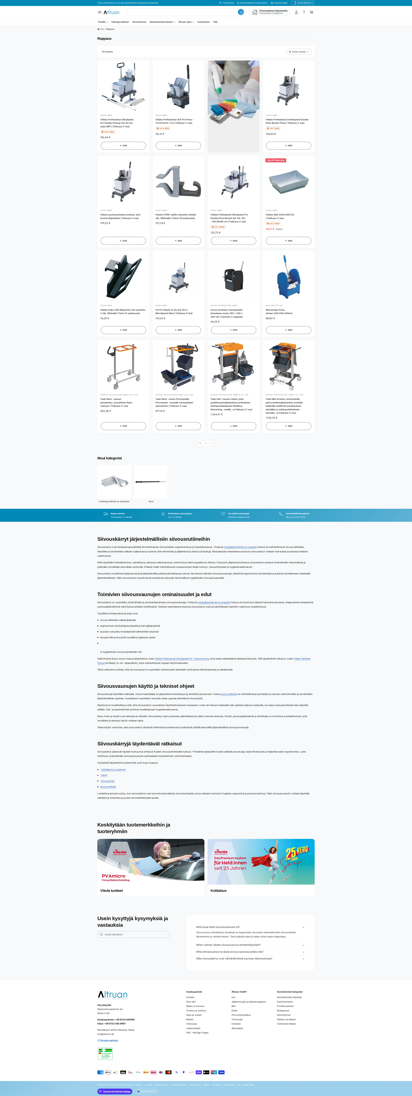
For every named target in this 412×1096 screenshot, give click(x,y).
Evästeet (236, 1023)
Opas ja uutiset (194, 1015)
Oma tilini (191, 1001)
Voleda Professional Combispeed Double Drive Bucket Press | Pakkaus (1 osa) (287, 121)
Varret (104, 775)
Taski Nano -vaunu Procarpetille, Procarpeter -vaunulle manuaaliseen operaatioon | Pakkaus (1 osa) (174, 402)
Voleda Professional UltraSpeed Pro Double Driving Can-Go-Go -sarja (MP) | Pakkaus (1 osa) (117, 123)
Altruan (107, 1085)
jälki (233, 1006)
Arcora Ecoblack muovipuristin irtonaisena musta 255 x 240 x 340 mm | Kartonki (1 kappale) (227, 313)
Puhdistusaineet (285, 1006)
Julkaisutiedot (193, 1028)
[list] (206, 515)
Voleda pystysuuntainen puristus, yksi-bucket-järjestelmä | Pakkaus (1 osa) (120, 216)
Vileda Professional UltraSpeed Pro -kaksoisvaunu (182, 658)
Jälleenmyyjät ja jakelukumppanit (249, 1001)
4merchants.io (126, 1085)
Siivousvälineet (108, 786)
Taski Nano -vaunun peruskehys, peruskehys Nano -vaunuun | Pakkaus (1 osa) (117, 402)
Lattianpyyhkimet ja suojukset (114, 501)
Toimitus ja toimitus (196, 1010)
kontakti (190, 997)
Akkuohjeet (237, 1028)
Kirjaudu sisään (281, 3)
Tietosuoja (191, 1023)
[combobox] (185, 12)
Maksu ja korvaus (195, 1006)
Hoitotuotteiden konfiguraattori (254, 3)
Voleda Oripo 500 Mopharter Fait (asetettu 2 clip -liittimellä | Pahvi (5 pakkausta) (122, 312)
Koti (102, 29)
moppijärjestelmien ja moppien (240, 547)
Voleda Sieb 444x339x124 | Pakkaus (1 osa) (280, 216)
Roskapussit (283, 1010)
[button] (99, 12)
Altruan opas (185, 22)
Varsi (150, 501)
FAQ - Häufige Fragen (197, 1032)
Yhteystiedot (228, 3)
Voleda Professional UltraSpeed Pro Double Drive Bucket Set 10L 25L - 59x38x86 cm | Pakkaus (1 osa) (229, 218)
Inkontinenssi (283, 1015)
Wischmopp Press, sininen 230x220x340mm (279, 312)
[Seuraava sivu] (212, 443)
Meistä (189, 1019)
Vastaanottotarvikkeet (161, 22)
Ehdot (235, 1010)
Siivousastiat (107, 781)
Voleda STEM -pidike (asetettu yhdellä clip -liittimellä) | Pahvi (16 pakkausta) (175, 216)
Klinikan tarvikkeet (286, 1019)
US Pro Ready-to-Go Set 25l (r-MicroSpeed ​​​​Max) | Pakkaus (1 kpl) (173, 312)
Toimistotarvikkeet (286, 1023)
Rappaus (110, 29)
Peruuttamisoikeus (241, 1015)
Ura (233, 997)
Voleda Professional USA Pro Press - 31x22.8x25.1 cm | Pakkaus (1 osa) (174, 121)
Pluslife (102, 22)
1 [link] (200, 443)
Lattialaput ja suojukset (113, 769)
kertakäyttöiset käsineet (289, 997)
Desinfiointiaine (285, 1001)
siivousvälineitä (229, 694)
